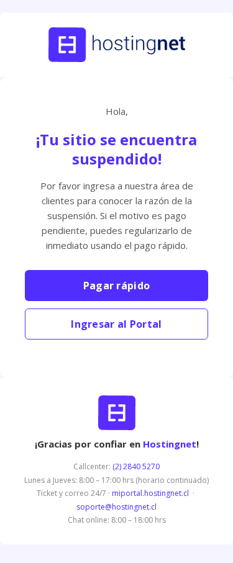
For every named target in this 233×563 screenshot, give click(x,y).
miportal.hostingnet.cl (150, 493)
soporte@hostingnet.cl (116, 507)
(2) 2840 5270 (136, 466)
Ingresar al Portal (116, 324)
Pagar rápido (116, 285)
